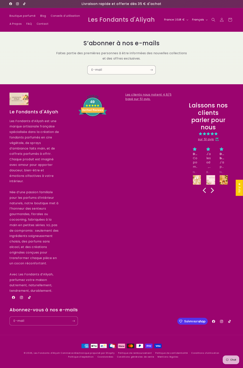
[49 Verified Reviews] (92, 123)
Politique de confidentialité (171, 352)
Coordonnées (105, 356)
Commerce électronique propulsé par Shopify (87, 352)
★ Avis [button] (239, 188)
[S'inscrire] (151, 69)
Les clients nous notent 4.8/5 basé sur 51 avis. (148, 96)
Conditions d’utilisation (205, 352)
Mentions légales (168, 356)
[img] (208, 134)
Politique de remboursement (135, 352)
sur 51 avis (206, 139)
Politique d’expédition (81, 356)
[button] (213, 20)
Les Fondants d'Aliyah (47, 352)
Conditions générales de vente (135, 356)
